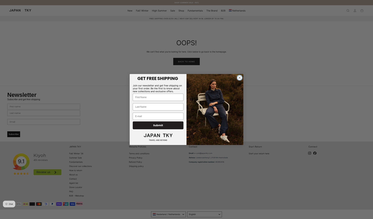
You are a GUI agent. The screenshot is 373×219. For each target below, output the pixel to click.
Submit (158, 125)
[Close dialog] (239, 77)
